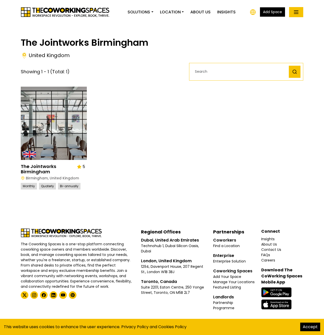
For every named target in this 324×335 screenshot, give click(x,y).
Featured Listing (227, 287)
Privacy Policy (135, 327)
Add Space (272, 11)
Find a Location (226, 245)
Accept (310, 327)
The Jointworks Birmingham (38, 169)
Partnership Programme (223, 305)
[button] (240, 71)
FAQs (265, 254)
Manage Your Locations (234, 281)
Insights (226, 12)
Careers (268, 260)
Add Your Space (227, 276)
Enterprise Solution (229, 261)
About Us (200, 12)
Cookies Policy (172, 327)
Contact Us (271, 249)
